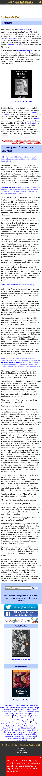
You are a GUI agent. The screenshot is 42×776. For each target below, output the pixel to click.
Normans (35, 710)
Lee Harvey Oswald (20, 740)
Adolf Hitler (32, 734)
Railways (9, 726)
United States (24, 714)
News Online (22, 752)
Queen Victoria (21, 732)
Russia (37, 716)
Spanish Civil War (25, 30)
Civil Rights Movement (11, 722)
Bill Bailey (6, 157)
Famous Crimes (18, 712)
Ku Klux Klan (9, 734)
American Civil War (14, 720)
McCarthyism (25, 722)
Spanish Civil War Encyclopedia (21, 101)
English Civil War (6, 716)
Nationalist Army (10, 38)
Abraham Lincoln (28, 738)
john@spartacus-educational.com (26, 141)
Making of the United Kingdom (23, 716)
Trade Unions (17, 726)
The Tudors (33, 706)
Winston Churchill (7, 730)
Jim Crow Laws (19, 736)
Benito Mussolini (31, 736)
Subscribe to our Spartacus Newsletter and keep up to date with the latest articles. (21, 598)
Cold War (33, 714)
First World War (9, 706)
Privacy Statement (22, 748)
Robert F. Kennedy (9, 732)
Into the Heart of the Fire (21, 659)
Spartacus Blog (32, 728)
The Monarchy (9, 714)
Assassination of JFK (9, 710)
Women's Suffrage (17, 724)
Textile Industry (29, 726)
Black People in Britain (32, 712)
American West (6, 712)
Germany (7, 718)
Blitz (16, 714)
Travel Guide (22, 728)
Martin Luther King (20, 734)
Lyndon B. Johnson (33, 730)
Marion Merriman (9, 187)
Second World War (22, 706)
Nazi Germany (31, 718)
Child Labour (5, 724)
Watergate (36, 708)
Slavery (33, 722)
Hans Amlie (37, 119)
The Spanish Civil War (21, 700)
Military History (26, 708)
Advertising (22, 750)
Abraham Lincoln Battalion (11, 362)
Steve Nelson (30, 123)
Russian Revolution (9, 728)
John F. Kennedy (19, 730)
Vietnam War (15, 708)
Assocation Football (23, 710)
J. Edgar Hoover (33, 732)
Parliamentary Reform (32, 724)
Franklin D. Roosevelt (14, 738)
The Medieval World (18, 718)
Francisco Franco (14, 45)
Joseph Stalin (8, 736)
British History (5, 708)
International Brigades (24, 51)
